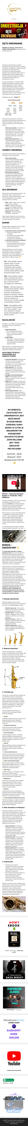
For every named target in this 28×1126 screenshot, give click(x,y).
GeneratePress (14, 1123)
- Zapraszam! (14, 1009)
